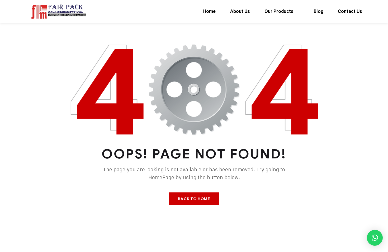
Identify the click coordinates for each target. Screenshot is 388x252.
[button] (375, 238)
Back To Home (194, 199)
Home (209, 11)
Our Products (279, 11)
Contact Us (350, 11)
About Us (240, 11)
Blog (318, 11)
